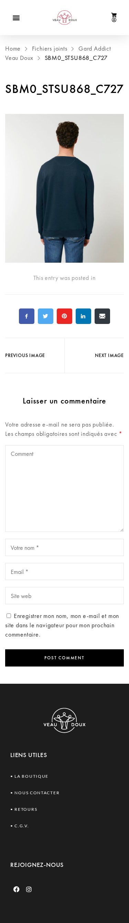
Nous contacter (37, 792)
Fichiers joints (49, 48)
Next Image (109, 355)
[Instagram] (29, 889)
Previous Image (25, 355)
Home (13, 48)
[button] (16, 17)
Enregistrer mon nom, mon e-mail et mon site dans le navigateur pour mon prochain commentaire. (62, 625)
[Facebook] (16, 889)
